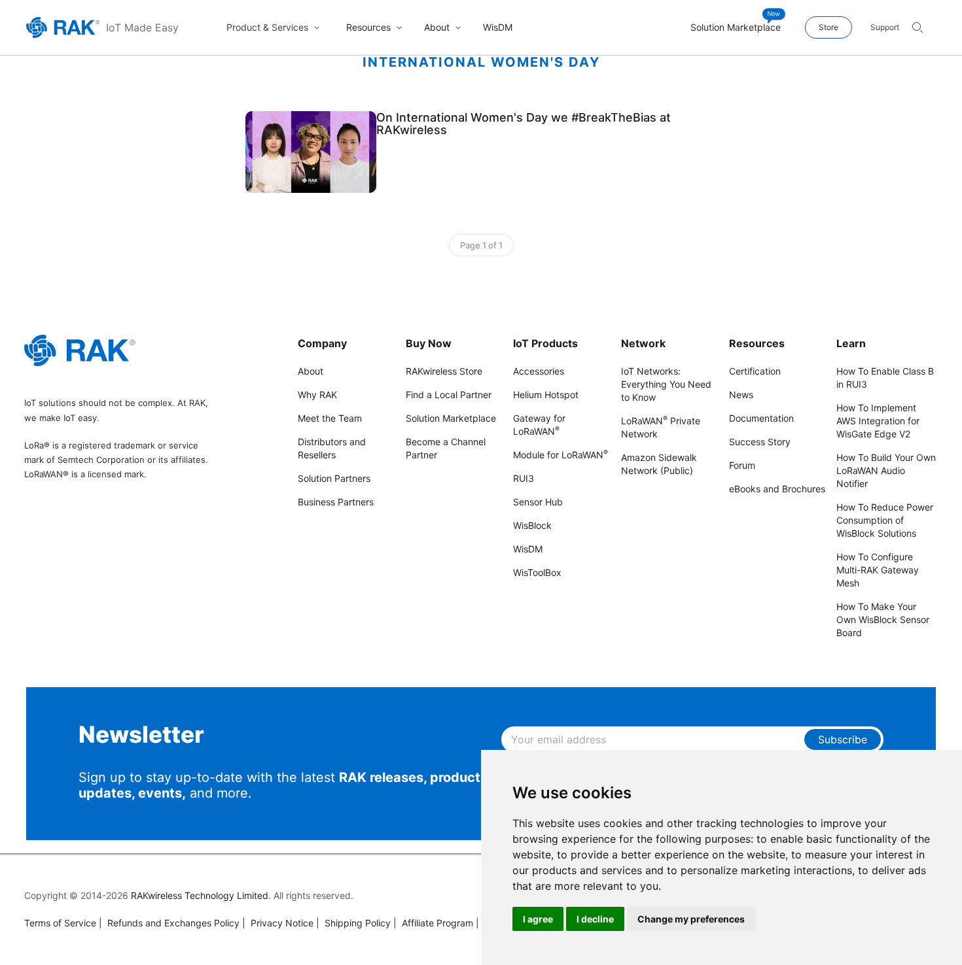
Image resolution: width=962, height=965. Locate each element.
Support (884, 27)
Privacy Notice (277, 922)
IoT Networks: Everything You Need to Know (666, 384)
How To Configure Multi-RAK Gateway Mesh (877, 569)
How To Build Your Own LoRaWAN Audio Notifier (886, 470)
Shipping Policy (353, 922)
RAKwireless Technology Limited (199, 895)
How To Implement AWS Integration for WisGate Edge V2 (877, 420)
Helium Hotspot (546, 394)
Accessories (538, 371)
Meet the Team (330, 418)
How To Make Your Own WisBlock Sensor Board (882, 619)
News (741, 394)
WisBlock (532, 525)
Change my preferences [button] (691, 918)
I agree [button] (538, 918)
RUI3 (523, 478)
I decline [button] (595, 918)
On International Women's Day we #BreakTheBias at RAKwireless (523, 123)
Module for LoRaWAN (560, 454)
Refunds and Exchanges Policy (169, 922)
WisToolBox (537, 572)
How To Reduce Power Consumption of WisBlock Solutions (884, 520)
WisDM (528, 548)
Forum (742, 465)
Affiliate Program (433, 922)
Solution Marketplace (451, 418)
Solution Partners (334, 478)
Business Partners (336, 501)
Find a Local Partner (448, 394)
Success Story (760, 441)
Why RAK (317, 394)
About (310, 371)
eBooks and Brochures (777, 488)
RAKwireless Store (444, 371)
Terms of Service (60, 922)
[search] (917, 27)
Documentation (761, 418)
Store (828, 27)
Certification (755, 371)
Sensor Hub (538, 501)
